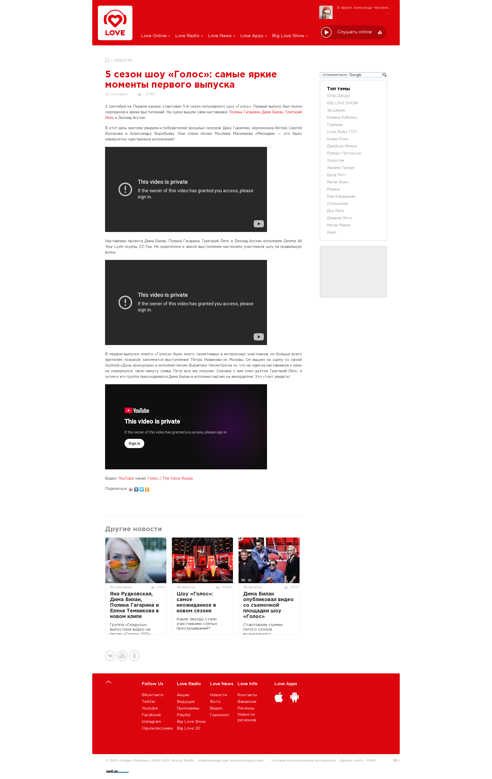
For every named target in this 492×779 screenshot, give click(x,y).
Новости (218, 695)
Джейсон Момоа (342, 146)
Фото (215, 701)
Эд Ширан (336, 110)
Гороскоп (219, 715)
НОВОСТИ (123, 60)
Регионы (246, 708)
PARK (371, 760)
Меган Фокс (338, 182)
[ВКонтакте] (136, 488)
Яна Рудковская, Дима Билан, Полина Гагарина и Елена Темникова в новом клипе (134, 605)
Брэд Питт (336, 175)
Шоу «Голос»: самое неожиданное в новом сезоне (196, 602)
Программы (188, 708)
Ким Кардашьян (341, 196)
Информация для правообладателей (231, 760)
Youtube (150, 708)
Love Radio (188, 36)
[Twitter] (142, 488)
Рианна (333, 189)
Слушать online (354, 32)
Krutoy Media (183, 760)
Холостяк (335, 160)
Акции (183, 695)
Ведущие (186, 701)
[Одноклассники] (147, 488)
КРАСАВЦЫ (338, 96)
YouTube (126, 478)
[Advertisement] (226, 16)
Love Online (154, 36)
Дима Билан (272, 112)
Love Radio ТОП (342, 132)
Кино (331, 232)
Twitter (149, 701)
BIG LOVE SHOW (342, 103)
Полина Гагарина (244, 112)
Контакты (247, 695)
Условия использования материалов (303, 760)
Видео (216, 708)
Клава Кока (337, 139)
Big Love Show (289, 36)
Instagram (151, 721)
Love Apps (252, 36)
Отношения (337, 203)
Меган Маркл (339, 225)
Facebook (151, 715)
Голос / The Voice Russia (170, 478)
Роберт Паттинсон (344, 153)
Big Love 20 (188, 728)
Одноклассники (157, 728)
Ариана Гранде (340, 167)
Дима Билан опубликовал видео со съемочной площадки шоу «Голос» (268, 605)
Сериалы (335, 124)
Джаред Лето (339, 218)
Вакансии (247, 701)
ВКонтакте (152, 695)
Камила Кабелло (342, 117)
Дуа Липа (335, 211)
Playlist (184, 715)
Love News (220, 36)
